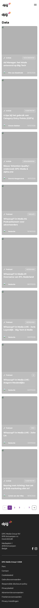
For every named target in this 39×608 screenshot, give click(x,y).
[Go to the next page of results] (34, 507)
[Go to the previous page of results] (5, 507)
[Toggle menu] (35, 4)
